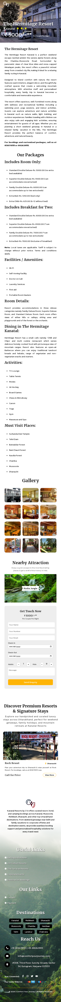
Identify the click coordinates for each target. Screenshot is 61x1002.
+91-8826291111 (35, 948)
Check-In (11, 643)
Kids (34, 664)
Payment (11, 903)
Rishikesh (30, 920)
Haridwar (46, 926)
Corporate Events (15, 874)
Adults (10, 664)
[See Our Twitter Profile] (32, 976)
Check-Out (12, 652)
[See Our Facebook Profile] (23, 976)
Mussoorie (16, 926)
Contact (11, 897)
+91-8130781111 (18, 948)
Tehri (15, 931)
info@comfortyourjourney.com (34, 956)
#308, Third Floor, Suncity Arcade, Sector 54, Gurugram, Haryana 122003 (33, 964)
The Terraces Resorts (17, 868)
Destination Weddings (18, 879)
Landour (28, 931)
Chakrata (43, 931)
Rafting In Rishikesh (17, 857)
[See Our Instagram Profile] (27, 976)
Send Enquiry (30, 682)
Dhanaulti (45, 920)
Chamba (31, 926)
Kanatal (15, 920)
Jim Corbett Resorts (17, 863)
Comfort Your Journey (25, 991)
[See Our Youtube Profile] (36, 976)
